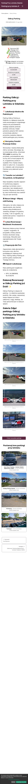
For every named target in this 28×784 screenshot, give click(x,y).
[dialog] (14, 779)
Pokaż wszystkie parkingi (14, 438)
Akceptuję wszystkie (21, 782)
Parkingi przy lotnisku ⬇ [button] (10, 6)
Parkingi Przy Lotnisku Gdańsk (11, 3)
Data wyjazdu (14, 77)
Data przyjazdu (13, 67)
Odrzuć (13, 782)
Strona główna (4, 13)
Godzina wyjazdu (14, 82)
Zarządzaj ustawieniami (13, 779)
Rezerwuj (14, 88)
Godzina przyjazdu (13, 72)
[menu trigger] (22, 6)
